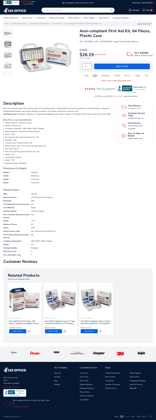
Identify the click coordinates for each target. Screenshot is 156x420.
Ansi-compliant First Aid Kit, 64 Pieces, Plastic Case (83, 24)
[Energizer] (99, 353)
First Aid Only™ (117, 96)
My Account (84, 377)
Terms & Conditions (87, 396)
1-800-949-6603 (20, 406)
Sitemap (57, 384)
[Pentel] (35, 353)
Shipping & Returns (87, 388)
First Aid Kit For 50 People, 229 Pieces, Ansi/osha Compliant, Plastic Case (24, 322)
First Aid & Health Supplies (39, 24)
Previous (5, 73)
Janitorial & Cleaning (56, 18)
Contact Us (84, 373)
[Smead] (56, 352)
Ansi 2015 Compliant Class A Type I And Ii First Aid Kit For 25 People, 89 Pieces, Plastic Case (96, 322)
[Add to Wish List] (29, 331)
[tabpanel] (24, 309)
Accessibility (84, 400)
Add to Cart (122, 66)
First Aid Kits (56, 24)
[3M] (120, 353)
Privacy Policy (85, 392)
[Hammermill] (77, 353)
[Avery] (14, 352)
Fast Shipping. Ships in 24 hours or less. (79, 3)
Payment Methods (86, 384)
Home (6, 24)
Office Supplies (89, 18)
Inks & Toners (27, 18)
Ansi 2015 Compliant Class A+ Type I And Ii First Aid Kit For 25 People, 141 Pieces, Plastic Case (60, 322)
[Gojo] (141, 353)
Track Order (84, 381)
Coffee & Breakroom (11, 18)
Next (11, 73)
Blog (56, 381)
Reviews (57, 377)
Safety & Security (136, 384)
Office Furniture (74, 18)
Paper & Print (104, 18)
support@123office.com (12, 387)
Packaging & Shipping (121, 18)
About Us (57, 373)
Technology (40, 18)
